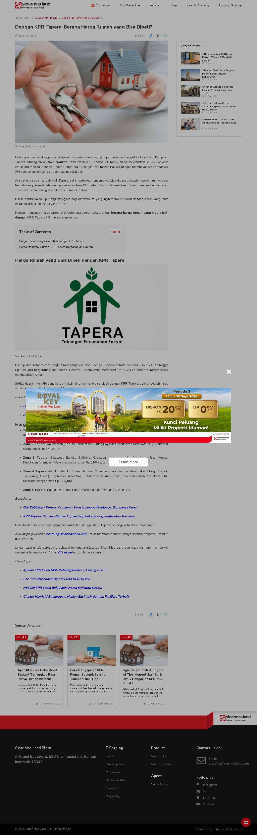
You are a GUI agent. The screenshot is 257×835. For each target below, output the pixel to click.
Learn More (128, 461)
